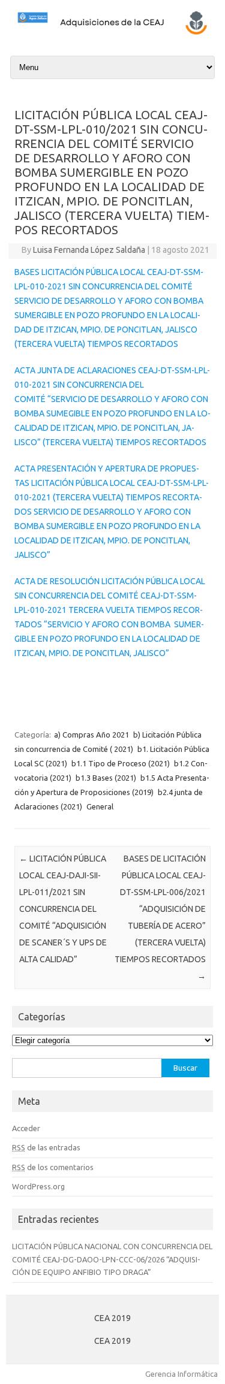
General (99, 806)
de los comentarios (53, 1167)
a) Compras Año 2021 (91, 734)
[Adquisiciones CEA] (112, 33)
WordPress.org (38, 1186)
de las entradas (46, 1147)
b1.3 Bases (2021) (106, 777)
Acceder (26, 1128)
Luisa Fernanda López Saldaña (89, 250)
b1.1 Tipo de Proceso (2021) (120, 763)
